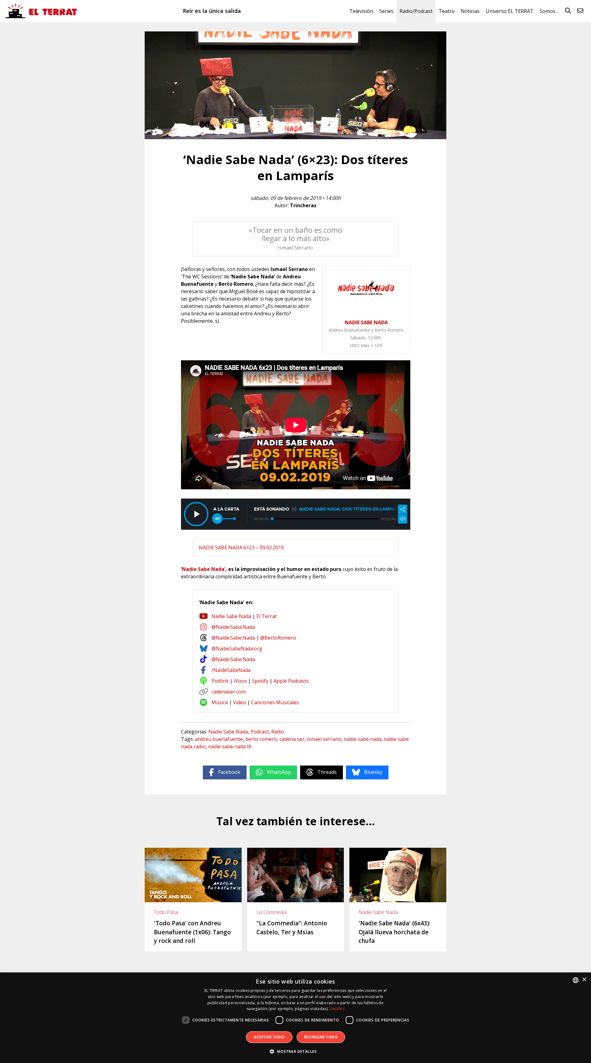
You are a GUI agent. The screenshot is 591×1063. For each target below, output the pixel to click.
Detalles (337, 1008)
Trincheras (303, 205)
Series (386, 11)
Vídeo (239, 702)
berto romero (261, 739)
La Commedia (271, 912)
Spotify (260, 680)
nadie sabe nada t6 (229, 746)
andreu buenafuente (219, 739)
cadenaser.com (228, 691)
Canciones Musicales (275, 702)
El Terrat (266, 616)
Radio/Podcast (416, 11)
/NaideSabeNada (231, 670)
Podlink (220, 680)
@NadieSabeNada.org (236, 648)
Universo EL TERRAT (509, 11)
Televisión (361, 11)
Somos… (549, 11)
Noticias (470, 11)
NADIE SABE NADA (366, 322)
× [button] (584, 979)
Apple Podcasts (291, 680)
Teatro (447, 11)
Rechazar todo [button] (321, 1037)
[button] (295, 1052)
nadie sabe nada (362, 739)
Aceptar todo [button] (269, 1037)
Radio (277, 731)
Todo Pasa (166, 912)
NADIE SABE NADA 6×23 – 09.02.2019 (241, 547)
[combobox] (576, 980)
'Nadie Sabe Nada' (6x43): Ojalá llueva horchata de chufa (394, 932)
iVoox (240, 680)
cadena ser (291, 739)
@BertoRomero (278, 637)
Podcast (260, 731)
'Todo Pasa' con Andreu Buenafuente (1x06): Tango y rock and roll (192, 932)
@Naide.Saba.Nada (233, 627)
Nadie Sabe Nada (231, 616)
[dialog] (295, 1017)
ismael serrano (324, 739)
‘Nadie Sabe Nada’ (203, 569)
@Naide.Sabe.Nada (233, 637)
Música (219, 702)
